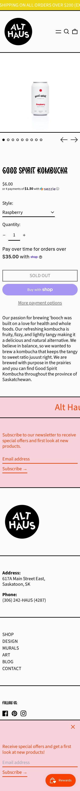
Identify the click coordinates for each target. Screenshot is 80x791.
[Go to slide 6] (27, 140)
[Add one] (24, 235)
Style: (7, 203)
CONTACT (11, 668)
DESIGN (10, 641)
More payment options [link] (40, 303)
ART (6, 654)
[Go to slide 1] (3, 140)
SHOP (8, 634)
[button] (67, 31)
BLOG (7, 661)
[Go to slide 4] (17, 140)
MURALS (10, 648)
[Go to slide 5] (22, 140)
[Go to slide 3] (13, 140)
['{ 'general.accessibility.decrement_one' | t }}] (4, 235)
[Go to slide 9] (41, 140)
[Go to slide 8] (36, 140)
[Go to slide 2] (8, 140)
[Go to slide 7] (32, 140)
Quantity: (11, 224)
